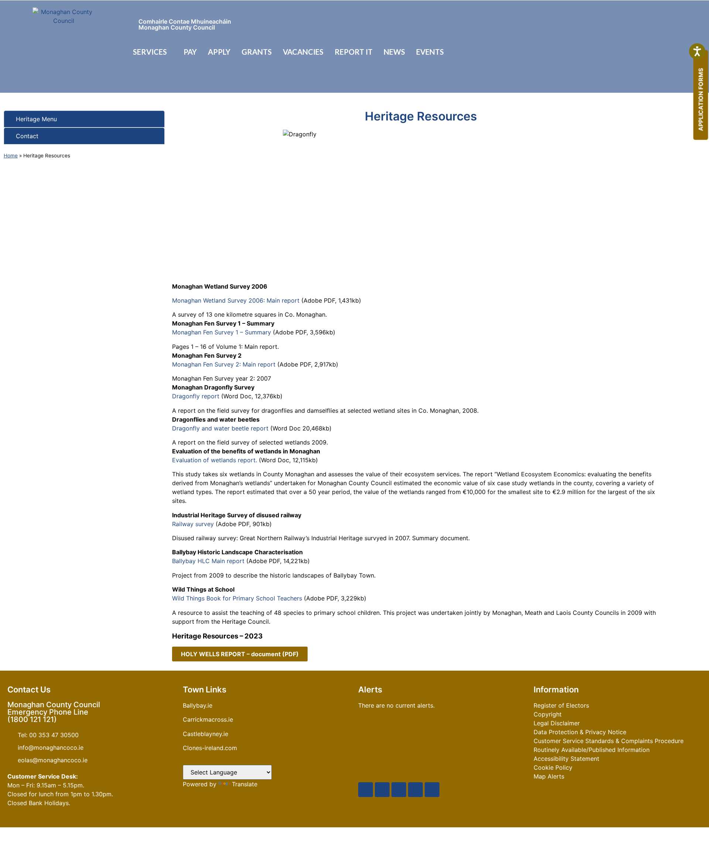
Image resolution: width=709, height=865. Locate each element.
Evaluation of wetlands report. (214, 460)
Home (11, 156)
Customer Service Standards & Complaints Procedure (609, 741)
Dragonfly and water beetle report (221, 428)
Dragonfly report (195, 396)
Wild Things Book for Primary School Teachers (237, 598)
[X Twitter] (382, 789)
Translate (244, 784)
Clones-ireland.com (210, 748)
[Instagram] (415, 789)
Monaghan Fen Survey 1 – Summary (222, 332)
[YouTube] (398, 789)
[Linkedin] (432, 789)
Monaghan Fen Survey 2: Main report (224, 364)
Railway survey (193, 524)
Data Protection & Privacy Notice (580, 732)
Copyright (548, 714)
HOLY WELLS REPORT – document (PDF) (240, 654)
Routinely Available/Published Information (592, 749)
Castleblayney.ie (205, 734)
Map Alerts (549, 776)
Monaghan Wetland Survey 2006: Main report (236, 300)
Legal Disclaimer (557, 723)
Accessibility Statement (566, 758)
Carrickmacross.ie (208, 719)
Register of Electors (561, 705)
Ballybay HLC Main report (208, 561)
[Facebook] (365, 789)
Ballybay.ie (197, 705)
